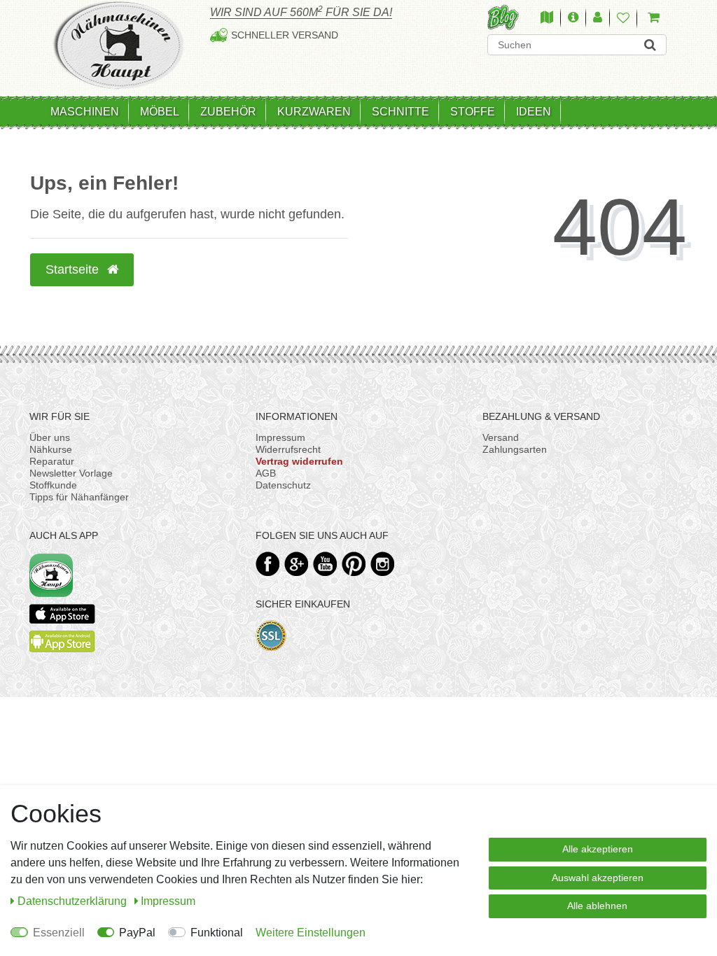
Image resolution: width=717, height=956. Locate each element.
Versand (500, 437)
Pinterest (354, 563)
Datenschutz (283, 485)
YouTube (325, 563)
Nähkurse (50, 449)
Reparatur (51, 461)
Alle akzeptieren (597, 849)
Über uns (49, 437)
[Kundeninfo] (573, 18)
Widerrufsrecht (288, 449)
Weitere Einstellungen (311, 933)
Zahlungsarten (514, 449)
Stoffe (472, 112)
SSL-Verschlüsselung (271, 636)
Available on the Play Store (62, 641)
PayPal (137, 933)
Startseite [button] (74, 269)
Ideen (533, 112)
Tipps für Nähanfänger (79, 496)
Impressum (280, 437)
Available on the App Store (62, 614)
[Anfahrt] (547, 18)
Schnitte (400, 112)
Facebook (268, 563)
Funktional (216, 933)
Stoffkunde (53, 485)
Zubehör (228, 112)
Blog (503, 17)
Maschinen (84, 112)
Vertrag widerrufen (299, 461)
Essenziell (59, 933)
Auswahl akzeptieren (597, 877)
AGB (266, 473)
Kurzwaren (314, 112)
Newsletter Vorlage (71, 473)
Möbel (159, 112)
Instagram (382, 563)
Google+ (296, 563)
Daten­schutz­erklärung (74, 901)
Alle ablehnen (597, 905)
